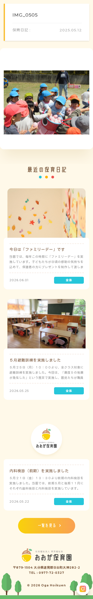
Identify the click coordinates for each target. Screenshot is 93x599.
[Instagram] (82, 588)
